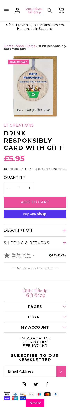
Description (18, 230)
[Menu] (7, 10)
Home (8, 46)
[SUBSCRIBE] (61, 371)
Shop (20, 46)
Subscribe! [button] (35, 403)
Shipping (28, 168)
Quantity (14, 177)
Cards (31, 46)
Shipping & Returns (26, 243)
